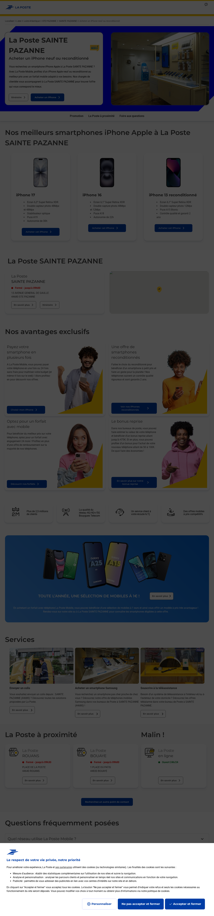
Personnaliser (101, 904)
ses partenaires (63, 867)
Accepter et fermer (187, 904)
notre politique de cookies (155, 891)
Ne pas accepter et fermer (141, 904)
